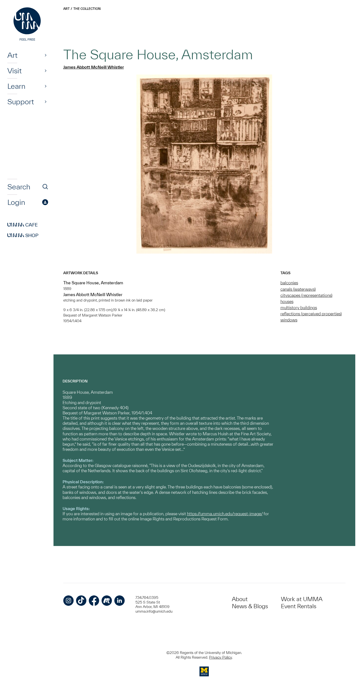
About (240, 599)
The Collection (87, 9)
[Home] (27, 24)
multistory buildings (298, 307)
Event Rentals (298, 606)
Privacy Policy (220, 657)
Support (20, 101)
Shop (23, 235)
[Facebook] (94, 600)
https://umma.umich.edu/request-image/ (225, 513)
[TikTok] (81, 600)
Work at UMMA (301, 599)
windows (288, 320)
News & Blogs (250, 606)
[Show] (45, 55)
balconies (289, 282)
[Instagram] (68, 600)
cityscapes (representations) (306, 295)
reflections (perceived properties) (311, 313)
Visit (14, 70)
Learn (16, 86)
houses (286, 301)
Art (12, 55)
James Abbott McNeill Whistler (93, 67)
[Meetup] (107, 600)
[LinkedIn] (119, 600)
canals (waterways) (298, 289)
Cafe (22, 224)
